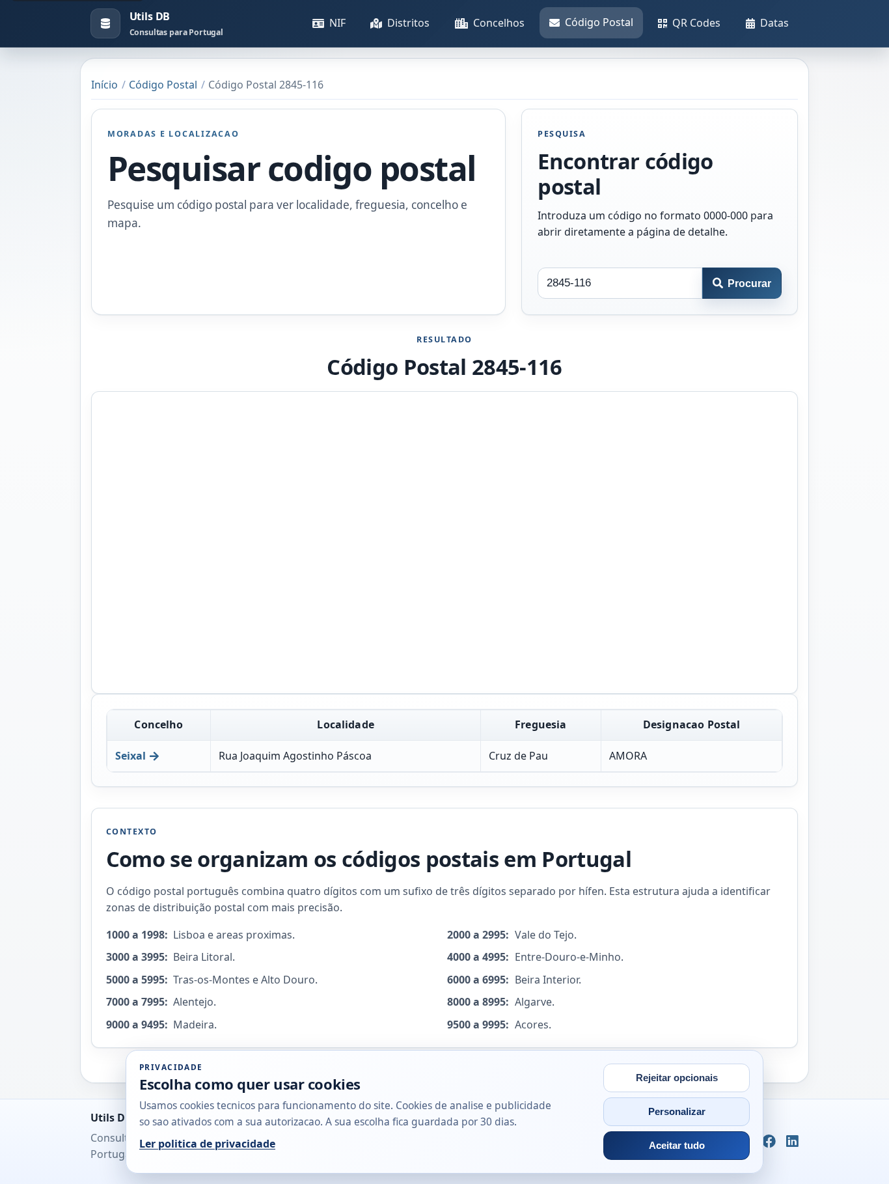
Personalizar (676, 1112)
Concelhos (499, 23)
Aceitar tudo (677, 1145)
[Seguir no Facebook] (769, 1141)
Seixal (130, 756)
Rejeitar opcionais (677, 1078)
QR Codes (696, 23)
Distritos (408, 23)
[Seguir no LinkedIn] (792, 1141)
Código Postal (599, 22)
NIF (337, 23)
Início (104, 84)
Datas (774, 23)
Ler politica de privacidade (207, 1143)
